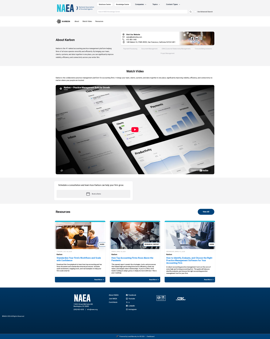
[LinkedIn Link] (196, 38)
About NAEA (114, 295)
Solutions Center (105, 4)
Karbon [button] (59, 254)
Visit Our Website (133, 35)
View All (206, 212)
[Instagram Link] (200, 38)
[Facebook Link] (192, 38)
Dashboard (150, 336)
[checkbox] (195, 12)
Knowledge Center (122, 4)
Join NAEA (113, 299)
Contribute (113, 302)
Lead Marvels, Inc (133, 336)
